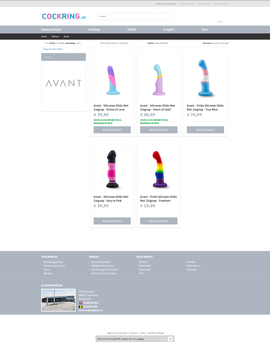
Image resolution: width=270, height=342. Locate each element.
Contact (143, 262)
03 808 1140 (90, 306)
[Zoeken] (165, 16)
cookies (140, 338)
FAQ (141, 273)
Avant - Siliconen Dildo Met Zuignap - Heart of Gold (157, 107)
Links (46, 269)
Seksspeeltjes (51, 29)
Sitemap (191, 269)
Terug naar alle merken (52, 49)
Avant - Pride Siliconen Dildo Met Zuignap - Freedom (158, 198)
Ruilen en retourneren (103, 273)
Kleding (94, 29)
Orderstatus (193, 265)
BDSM (131, 29)
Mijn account (204, 3)
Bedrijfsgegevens (53, 262)
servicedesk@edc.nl (91, 310)
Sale (205, 29)
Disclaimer (133, 333)
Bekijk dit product (112, 129)
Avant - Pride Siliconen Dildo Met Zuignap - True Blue (205, 107)
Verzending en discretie (104, 269)
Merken (48, 273)
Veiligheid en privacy (102, 265)
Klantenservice (187, 3)
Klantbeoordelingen (156, 333)
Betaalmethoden (100, 262)
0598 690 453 (91, 303)
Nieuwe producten (54, 265)
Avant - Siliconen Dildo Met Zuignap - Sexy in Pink (111, 198)
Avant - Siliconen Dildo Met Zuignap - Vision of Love (111, 107)
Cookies (191, 262)
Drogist (168, 29)
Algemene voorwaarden (117, 333)
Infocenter (145, 269)
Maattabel (145, 265)
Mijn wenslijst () (222, 3)
